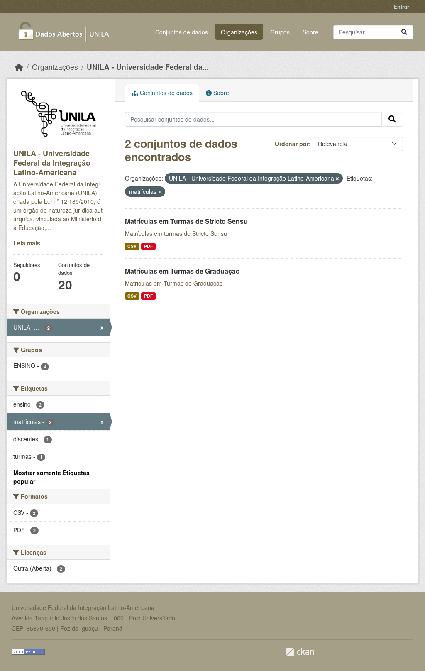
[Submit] (404, 32)
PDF (148, 246)
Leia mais (26, 243)
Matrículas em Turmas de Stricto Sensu (186, 221)
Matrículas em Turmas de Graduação (182, 271)
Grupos (280, 32)
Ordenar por (292, 144)
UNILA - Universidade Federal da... (148, 66)
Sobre (310, 32)
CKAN (300, 651)
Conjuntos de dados (181, 32)
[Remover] (337, 178)
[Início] (19, 66)
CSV (132, 246)
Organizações (239, 32)
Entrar (401, 6)
